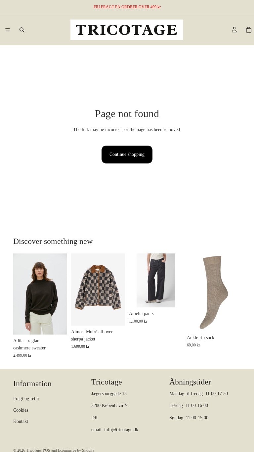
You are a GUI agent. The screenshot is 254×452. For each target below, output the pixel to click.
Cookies (20, 410)
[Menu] (7, 29)
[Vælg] (57, 324)
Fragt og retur (26, 398)
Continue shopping (127, 154)
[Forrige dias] (20, 294)
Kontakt (20, 421)
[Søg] (22, 30)
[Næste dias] (60, 294)
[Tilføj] (230, 321)
